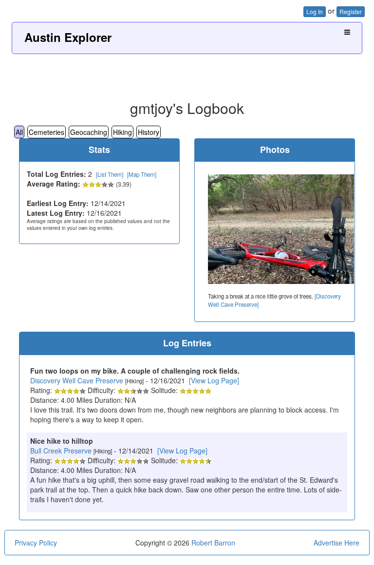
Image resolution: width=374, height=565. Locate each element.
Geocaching (88, 132)
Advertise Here (336, 542)
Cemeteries (46, 132)
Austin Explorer (68, 37)
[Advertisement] (187, 73)
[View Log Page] (214, 380)
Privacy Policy (36, 542)
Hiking (122, 132)
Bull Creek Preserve (61, 450)
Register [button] (350, 11)
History (148, 132)
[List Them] (109, 174)
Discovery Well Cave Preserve (76, 380)
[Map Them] (141, 174)
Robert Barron (213, 542)
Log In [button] (314, 11)
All (19, 132)
